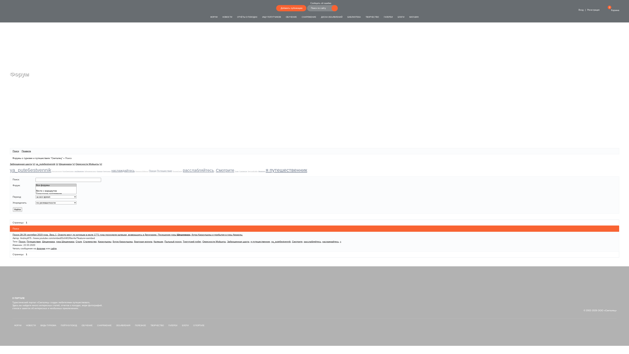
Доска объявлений (332, 17)
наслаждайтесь (123, 170)
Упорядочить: (20, 202)
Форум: (16, 185)
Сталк (237, 171)
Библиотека (354, 17)
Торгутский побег (253, 171)
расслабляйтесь (198, 170)
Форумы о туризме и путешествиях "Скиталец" (37, 158)
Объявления (123, 325)
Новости (227, 17)
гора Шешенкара (79, 171)
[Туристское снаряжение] (56, 193)
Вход (581, 10)
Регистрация (593, 10)
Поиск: (16, 179)
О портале (198, 325)
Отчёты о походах (247, 17)
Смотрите (225, 170)
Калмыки (100, 171)
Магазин (414, 17)
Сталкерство (243, 171)
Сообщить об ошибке (320, 3)
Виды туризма (48, 325)
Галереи (388, 17)
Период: (17, 197)
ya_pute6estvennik (45, 164)
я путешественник (286, 170)
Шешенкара (65, 164)
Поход (152, 170)
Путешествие (164, 170)
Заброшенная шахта (21, 164)
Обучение (291, 17)
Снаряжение (309, 17)
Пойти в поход (69, 325)
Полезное (140, 325)
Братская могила (57, 171)
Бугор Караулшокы (68, 171)
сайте (54, 248)
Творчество (372, 17)
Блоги (401, 17)
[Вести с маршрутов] (56, 190)
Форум (214, 17)
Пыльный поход (177, 171)
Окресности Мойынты (87, 164)
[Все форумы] (56, 185)
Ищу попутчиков (271, 17)
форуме (41, 248)
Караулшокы (107, 171)
